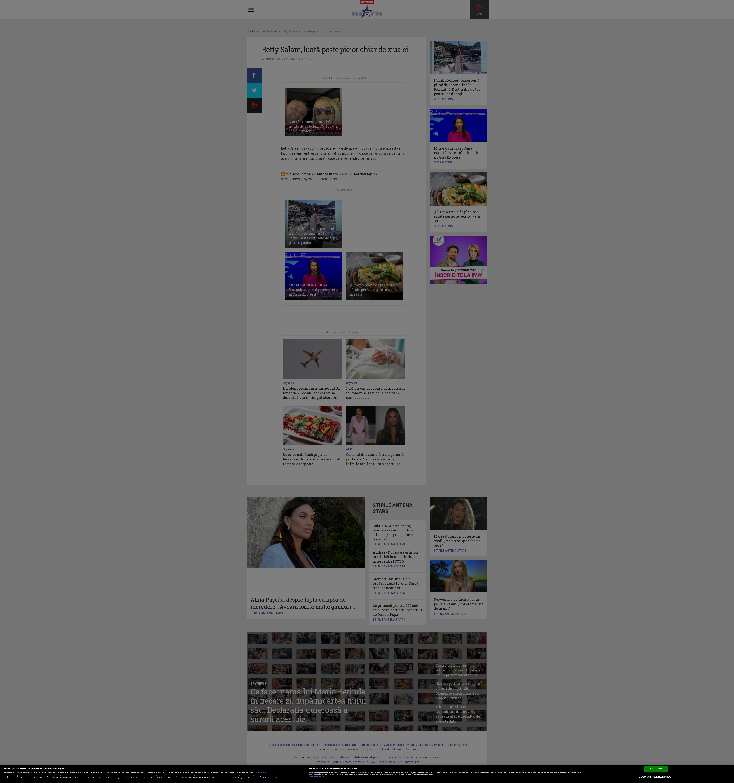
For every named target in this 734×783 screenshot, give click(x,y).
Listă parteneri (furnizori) (317, 776)
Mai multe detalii (261, 772)
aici (51, 778)
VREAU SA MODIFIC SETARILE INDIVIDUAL (655, 777)
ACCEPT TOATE (655, 769)
